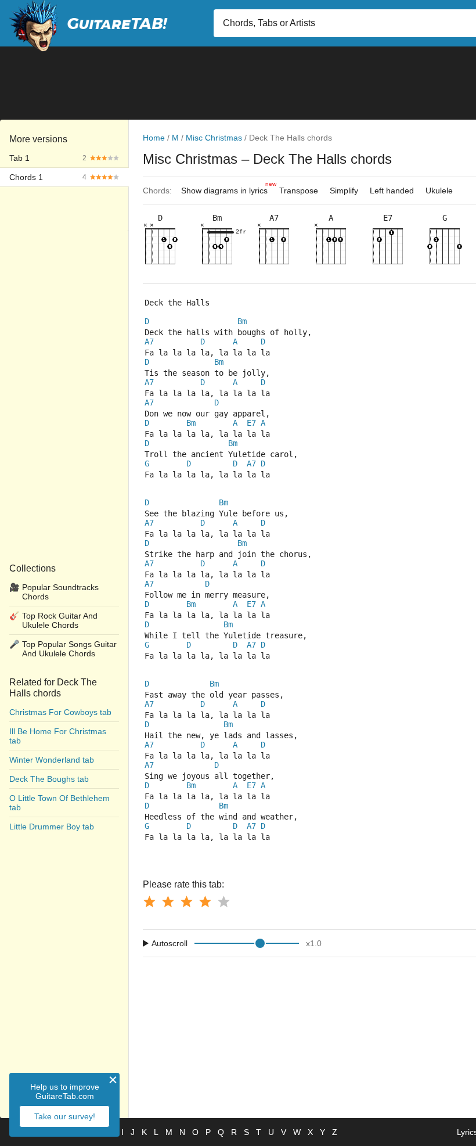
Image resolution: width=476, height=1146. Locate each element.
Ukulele (439, 190)
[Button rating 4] (205, 901)
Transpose (298, 190)
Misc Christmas (214, 137)
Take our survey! (64, 1116)
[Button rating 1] (149, 901)
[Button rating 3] (186, 901)
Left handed (392, 190)
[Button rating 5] (223, 901)
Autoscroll (169, 943)
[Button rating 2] (167, 901)
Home (154, 137)
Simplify (344, 190)
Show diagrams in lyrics (227, 188)
